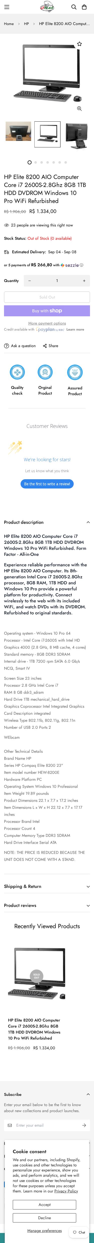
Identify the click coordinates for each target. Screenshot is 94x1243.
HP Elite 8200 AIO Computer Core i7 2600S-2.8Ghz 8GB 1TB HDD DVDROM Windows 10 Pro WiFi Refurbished (34, 1029)
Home (9, 24)
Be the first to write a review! (47, 483)
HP (26, 24)
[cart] (84, 7)
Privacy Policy (66, 1191)
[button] (47, 265)
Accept (45, 1204)
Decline (44, 1218)
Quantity (11, 281)
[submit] (84, 1125)
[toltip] (79, 108)
